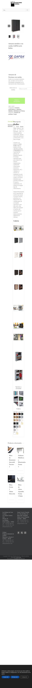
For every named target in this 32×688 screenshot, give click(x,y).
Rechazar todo (15, 677)
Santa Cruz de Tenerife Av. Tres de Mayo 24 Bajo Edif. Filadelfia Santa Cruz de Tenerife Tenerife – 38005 (23, 515)
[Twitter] (22, 533)
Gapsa (15, 114)
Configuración (24, 677)
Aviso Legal (18, 557)
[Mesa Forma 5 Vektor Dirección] (11, 479)
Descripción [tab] (10, 121)
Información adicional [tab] (10, 125)
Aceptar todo (5, 677)
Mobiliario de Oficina (19, 111)
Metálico (10, 111)
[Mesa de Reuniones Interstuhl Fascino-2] (11, 449)
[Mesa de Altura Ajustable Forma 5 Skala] (20, 479)
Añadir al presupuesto (17, 100)
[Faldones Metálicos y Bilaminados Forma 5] (20, 449)
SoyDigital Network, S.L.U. (19, 558)
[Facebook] (18, 533)
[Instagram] (25, 533)
